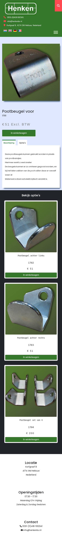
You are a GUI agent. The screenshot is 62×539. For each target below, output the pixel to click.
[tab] (9, 142)
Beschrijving (9, 143)
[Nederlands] (5, 30)
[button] (56, 32)
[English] (10, 30)
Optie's (22, 143)
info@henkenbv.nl (14, 21)
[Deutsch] (15, 30)
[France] (19, 30)
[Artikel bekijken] (31, 226)
